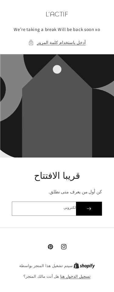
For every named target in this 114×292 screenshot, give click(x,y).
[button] (56, 42)
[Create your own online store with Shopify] (84, 265)
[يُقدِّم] (89, 209)
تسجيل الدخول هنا (75, 276)
